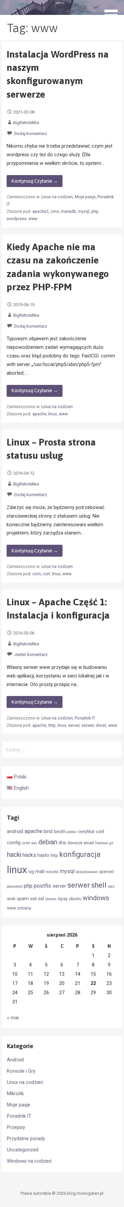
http (52, 725)
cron (36, 574)
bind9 (59, 831)
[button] (113, 12)
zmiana (24, 908)
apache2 (40, 211)
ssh (33, 898)
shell (98, 885)
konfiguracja (80, 854)
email (89, 842)
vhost (101, 725)
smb (11, 898)
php (94, 211)
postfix (42, 885)
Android (15, 1060)
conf (100, 831)
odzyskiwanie (87, 872)
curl (46, 574)
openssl (106, 871)
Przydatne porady (26, 1138)
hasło (43, 855)
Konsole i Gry (21, 1071)
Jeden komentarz (31, 654)
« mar (13, 1018)
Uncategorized (22, 1150)
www (32, 218)
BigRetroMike (26, 122)
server (73, 725)
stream (51, 899)
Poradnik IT (85, 718)
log (31, 871)
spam (23, 898)
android (15, 831)
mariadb (68, 211)
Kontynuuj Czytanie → (34, 181)
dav (34, 843)
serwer (87, 725)
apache (39, 414)
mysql (83, 211)
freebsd (101, 843)
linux (52, 414)
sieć (111, 886)
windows (96, 898)
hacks (29, 855)
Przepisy (16, 1127)
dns (62, 842)
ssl (41, 898)
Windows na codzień (29, 1161)
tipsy (62, 898)
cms (55, 211)
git (111, 843)
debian (47, 842)
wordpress (16, 218)
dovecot (74, 843)
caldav (71, 832)
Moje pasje (85, 197)
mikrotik (52, 872)
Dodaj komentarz (30, 133)
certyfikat (86, 831)
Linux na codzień (57, 197)
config (14, 843)
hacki (14, 855)
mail (39, 871)
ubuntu (75, 899)
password (14, 886)
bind (48, 831)
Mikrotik (15, 1093)
